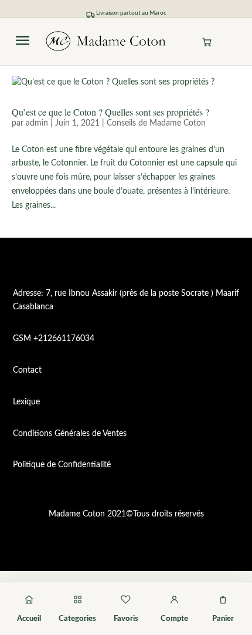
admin (37, 123)
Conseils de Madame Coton (156, 123)
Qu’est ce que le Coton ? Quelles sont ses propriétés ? (110, 112)
